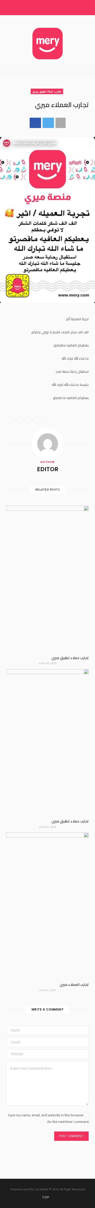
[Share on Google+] (28, 420)
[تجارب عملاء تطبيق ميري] (47, 578)
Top (46, 1197)
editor (47, 469)
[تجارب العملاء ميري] (47, 905)
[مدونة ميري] (47, 43)
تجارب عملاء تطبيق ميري (46, 91)
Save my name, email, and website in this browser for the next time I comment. (48, 1118)
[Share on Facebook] (35, 123)
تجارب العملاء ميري (74, 984)
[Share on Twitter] (48, 123)
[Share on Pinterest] (37, 420)
